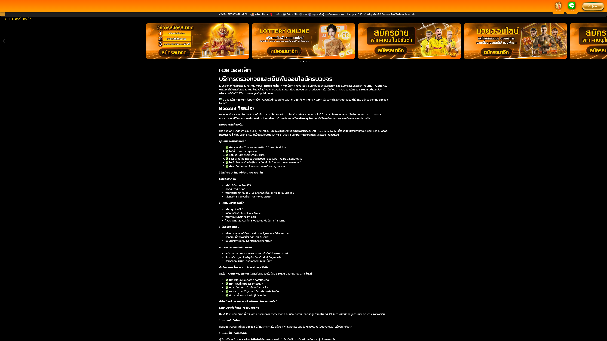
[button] (4, 41)
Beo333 (363, 89)
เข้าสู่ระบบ (593, 6)
